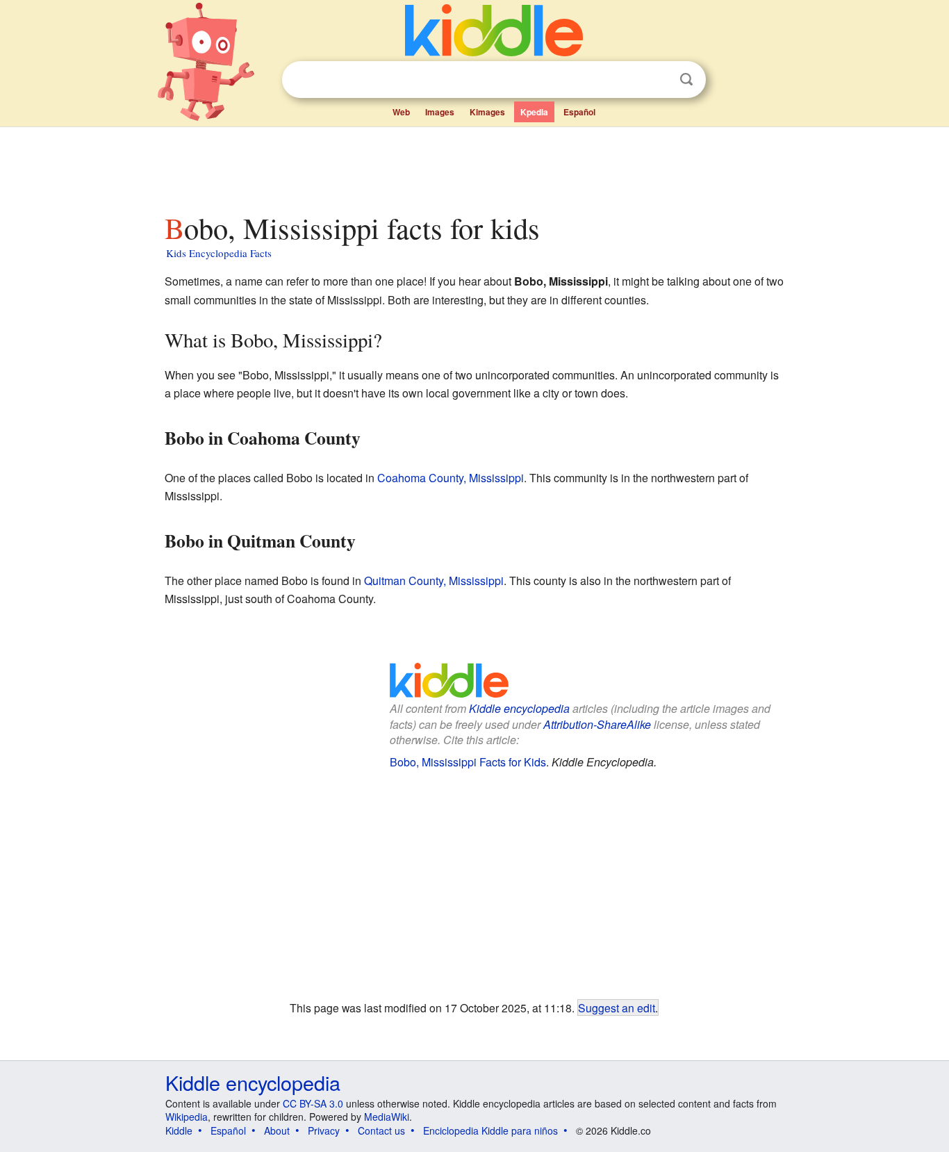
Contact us (381, 1130)
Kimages (487, 112)
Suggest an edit (616, 1007)
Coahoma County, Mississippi (450, 478)
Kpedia (534, 112)
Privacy (324, 1130)
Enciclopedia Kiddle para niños (490, 1130)
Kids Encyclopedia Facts (219, 253)
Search (686, 79)
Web (401, 112)
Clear (658, 80)
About (277, 1130)
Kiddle (178, 1130)
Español (579, 112)
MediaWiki (386, 1117)
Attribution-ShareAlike (597, 724)
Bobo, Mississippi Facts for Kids (468, 762)
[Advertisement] (474, 166)
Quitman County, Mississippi (434, 581)
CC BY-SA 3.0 (313, 1103)
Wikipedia (186, 1117)
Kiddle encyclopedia (519, 708)
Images (439, 112)
